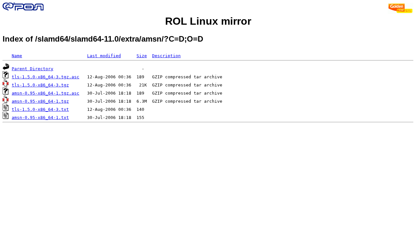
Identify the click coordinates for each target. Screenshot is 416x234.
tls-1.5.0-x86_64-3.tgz (40, 85)
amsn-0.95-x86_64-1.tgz (40, 101)
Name (17, 55)
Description (166, 55)
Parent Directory (32, 68)
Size (141, 55)
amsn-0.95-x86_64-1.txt (40, 117)
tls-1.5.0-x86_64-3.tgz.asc (45, 76)
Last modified (104, 55)
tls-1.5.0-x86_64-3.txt (40, 109)
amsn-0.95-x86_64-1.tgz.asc (45, 93)
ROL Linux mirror (208, 21)
